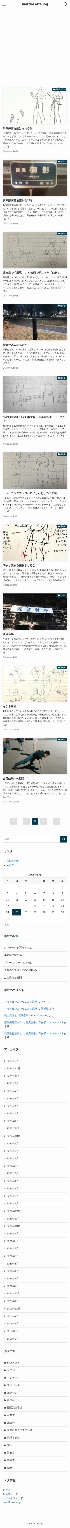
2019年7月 (13, 1316)
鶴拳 (9, 1467)
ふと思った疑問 (13, 977)
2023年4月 (13, 1105)
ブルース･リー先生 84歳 (18, 962)
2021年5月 (13, 1263)
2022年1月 (13, 1203)
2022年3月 (13, 1188)
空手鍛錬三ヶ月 (13, 1022)
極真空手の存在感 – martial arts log (46, 1022)
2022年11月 (13, 1128)
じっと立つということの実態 (20, 1001)
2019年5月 (13, 1323)
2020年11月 (13, 1293)
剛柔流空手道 (14, 1407)
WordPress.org (11, 1502)
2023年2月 (13, 1113)
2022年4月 (13, 1181)
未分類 (11, 1422)
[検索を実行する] (63, 839)
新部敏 (44, 1008)
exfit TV (11, 865)
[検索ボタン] (65, 4)
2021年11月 (13, 1218)
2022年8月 (13, 1150)
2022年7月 (13, 1158)
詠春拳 (11, 1452)
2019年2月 (13, 1338)
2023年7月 (13, 1091)
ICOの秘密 (13, 860)
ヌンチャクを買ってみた (18, 947)
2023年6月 (13, 1098)
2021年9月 (13, 1233)
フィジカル (13, 1385)
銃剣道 (11, 1460)
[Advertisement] (35, 45)
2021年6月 (13, 1256)
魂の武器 (9, 1015)
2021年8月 (13, 1241)
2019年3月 (13, 1331)
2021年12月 (13, 1211)
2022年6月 (13, 1166)
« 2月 (6, 925)
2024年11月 (13, 1075)
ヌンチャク (13, 1377)
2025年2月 (13, 1060)
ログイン (8, 1490)
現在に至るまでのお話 (19, 1430)
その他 (11, 1370)
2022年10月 (13, 1136)
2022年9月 (13, 1143)
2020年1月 (13, 1301)
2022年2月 (13, 1195)
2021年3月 (13, 1278)
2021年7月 (13, 1248)
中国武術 (12, 1400)
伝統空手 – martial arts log (33, 1015)
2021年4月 (13, 1271)
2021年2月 (13, 1286)
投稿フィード (10, 1494)
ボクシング (13, 1392)
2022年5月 (13, 1173)
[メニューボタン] (4, 4)
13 (56, 821)
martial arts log (35, 4)
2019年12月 (13, 1308)
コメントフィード (13, 1498)
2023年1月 (13, 1121)
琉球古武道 (13, 1437)
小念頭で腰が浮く (14, 955)
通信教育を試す (13, 1033)
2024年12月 (13, 1068)
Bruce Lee (13, 1362)
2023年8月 (13, 1083)
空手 (9, 1445)
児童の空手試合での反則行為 (20, 970)
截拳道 (11, 1415)
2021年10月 (13, 1226)
